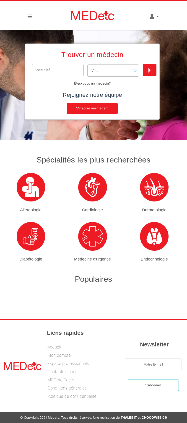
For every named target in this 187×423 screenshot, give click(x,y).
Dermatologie (154, 210)
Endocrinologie (154, 259)
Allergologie (31, 210)
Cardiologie (92, 210)
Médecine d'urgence (92, 259)
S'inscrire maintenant (92, 108)
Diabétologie (30, 259)
